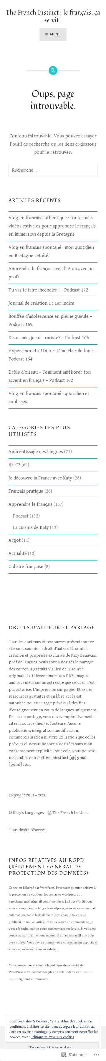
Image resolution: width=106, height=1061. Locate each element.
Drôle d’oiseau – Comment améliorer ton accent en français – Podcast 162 (50, 376)
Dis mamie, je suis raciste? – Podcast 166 (49, 338)
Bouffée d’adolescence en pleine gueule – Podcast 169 (50, 320)
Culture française (26, 567)
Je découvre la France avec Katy (40, 478)
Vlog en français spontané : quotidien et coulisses (49, 398)
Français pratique (26, 491)
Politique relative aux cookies (52, 1037)
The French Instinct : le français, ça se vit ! (53, 16)
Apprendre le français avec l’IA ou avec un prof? (51, 273)
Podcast (21, 516)
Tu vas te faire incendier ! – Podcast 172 (48, 290)
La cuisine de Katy (31, 527)
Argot (15, 540)
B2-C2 (14, 465)
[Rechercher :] (53, 170)
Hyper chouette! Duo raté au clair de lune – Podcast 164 (52, 355)
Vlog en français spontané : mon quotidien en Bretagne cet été (51, 251)
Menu (55, 34)
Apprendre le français (30, 504)
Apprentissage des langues (36, 452)
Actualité (18, 553)
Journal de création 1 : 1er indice (41, 303)
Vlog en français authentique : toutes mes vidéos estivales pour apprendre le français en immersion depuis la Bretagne (52, 226)
